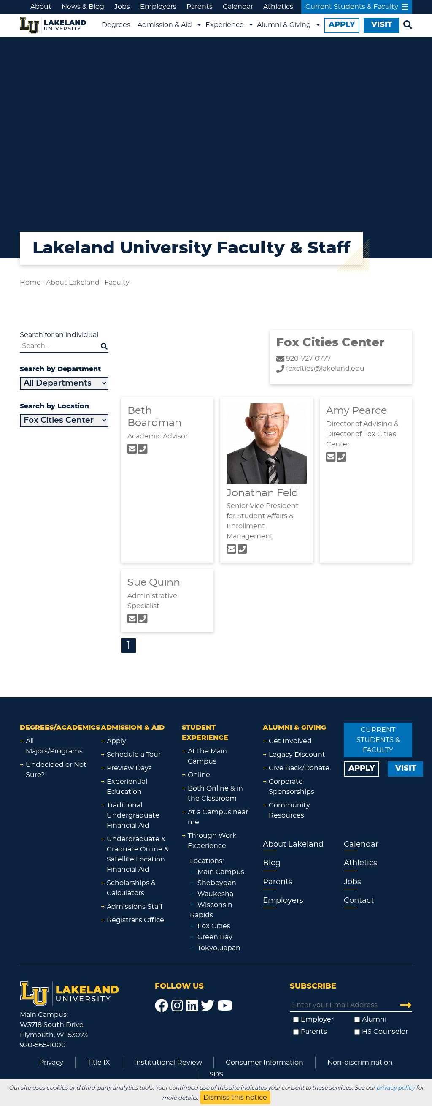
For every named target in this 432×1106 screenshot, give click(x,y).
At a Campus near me (218, 817)
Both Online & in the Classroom (215, 793)
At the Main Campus (207, 756)
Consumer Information (264, 1062)
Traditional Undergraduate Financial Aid (133, 815)
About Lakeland (73, 282)
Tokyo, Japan (218, 948)
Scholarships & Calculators (131, 888)
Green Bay (214, 937)
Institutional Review (168, 1062)
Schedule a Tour (134, 754)
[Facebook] (161, 1006)
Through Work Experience (212, 840)
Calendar (238, 6)
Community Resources (289, 810)
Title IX (98, 1062)
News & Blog (83, 6)
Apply (116, 741)
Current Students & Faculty (351, 6)
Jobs (122, 6)
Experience (224, 25)
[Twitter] (207, 1006)
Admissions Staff (134, 906)
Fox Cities (213, 926)
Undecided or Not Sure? (56, 769)
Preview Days (129, 768)
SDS (216, 1074)
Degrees (116, 25)
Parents (199, 6)
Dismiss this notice (235, 1097)
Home (30, 282)
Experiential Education (127, 786)
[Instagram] (177, 1006)
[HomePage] (69, 992)
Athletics (278, 6)
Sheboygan (216, 883)
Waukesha (215, 894)
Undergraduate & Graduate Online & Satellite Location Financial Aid (138, 854)
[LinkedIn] (192, 1006)
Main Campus (220, 872)
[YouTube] (224, 1006)
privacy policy (395, 1088)
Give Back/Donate (299, 768)
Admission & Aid (165, 25)
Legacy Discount (297, 754)
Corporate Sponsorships (291, 786)
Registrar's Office (135, 920)
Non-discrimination (360, 1062)
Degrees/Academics (60, 727)
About (40, 6)
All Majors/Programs (54, 746)
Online (199, 775)
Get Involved (290, 741)
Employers (158, 6)
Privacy (51, 1062)
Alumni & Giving (284, 25)
